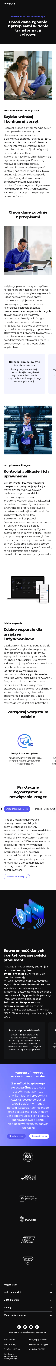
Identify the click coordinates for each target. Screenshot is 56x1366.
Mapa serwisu (9, 1339)
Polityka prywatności (38, 1339)
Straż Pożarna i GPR (17, 809)
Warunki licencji (10, 1344)
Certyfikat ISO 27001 (12, 1349)
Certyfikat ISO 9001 (37, 1349)
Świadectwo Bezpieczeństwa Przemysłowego (10, 1356)
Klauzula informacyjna (38, 1344)
